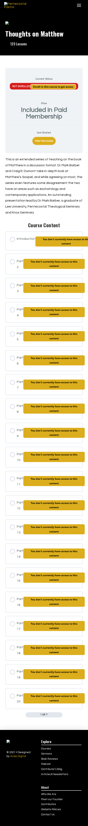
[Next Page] (60, 715)
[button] (69, 5)
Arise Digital (18, 756)
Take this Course (44, 141)
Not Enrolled (21, 86)
